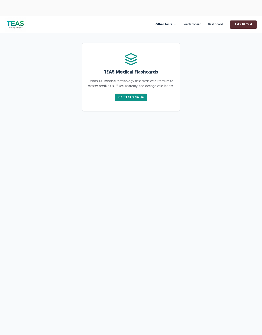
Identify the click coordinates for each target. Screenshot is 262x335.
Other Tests (163, 24)
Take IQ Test (243, 24)
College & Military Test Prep (66, 11)
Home (37, 11)
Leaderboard (192, 24)
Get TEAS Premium (131, 97)
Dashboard (215, 24)
